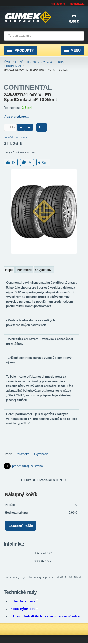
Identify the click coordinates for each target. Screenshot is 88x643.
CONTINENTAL (13, 66)
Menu (76, 50)
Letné (19, 62)
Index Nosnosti (22, 601)
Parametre (24, 270)
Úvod (7, 62)
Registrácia (77, 3)
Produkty (24, 50)
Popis (9, 270)
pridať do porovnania (16, 137)
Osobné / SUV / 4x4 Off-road (46, 62)
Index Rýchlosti (23, 609)
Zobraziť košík (21, 526)
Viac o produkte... (16, 116)
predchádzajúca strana (27, 466)
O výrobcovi (43, 270)
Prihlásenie (58, 3)
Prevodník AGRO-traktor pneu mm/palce (46, 616)
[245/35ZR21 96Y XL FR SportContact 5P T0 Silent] (44, 253)
